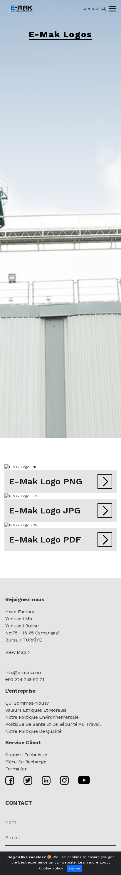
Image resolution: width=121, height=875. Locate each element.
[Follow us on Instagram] (64, 780)
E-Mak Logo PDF (45, 539)
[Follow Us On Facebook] (9, 780)
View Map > (17, 652)
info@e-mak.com (24, 672)
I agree (74, 868)
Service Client (23, 742)
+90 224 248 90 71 (24, 679)
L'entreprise (20, 691)
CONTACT (91, 9)
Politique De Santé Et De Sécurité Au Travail (52, 724)
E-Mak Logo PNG (45, 481)
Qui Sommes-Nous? (27, 703)
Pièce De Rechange (25, 762)
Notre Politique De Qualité (33, 731)
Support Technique (26, 755)
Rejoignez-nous (24, 599)
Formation (16, 769)
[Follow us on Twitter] (27, 780)
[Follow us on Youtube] (84, 780)
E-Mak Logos (60, 34)
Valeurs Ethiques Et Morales (35, 710)
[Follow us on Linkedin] (46, 780)
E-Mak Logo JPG (44, 510)
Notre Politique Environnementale (42, 717)
